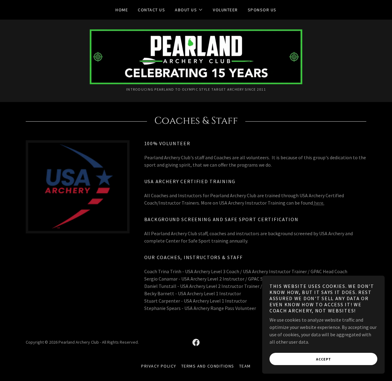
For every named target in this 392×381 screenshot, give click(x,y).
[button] (189, 9)
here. (318, 203)
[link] (196, 56)
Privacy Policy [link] (158, 366)
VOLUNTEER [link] (225, 10)
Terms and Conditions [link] (207, 366)
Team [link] (245, 366)
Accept (323, 359)
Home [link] (121, 10)
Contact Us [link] (151, 10)
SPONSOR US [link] (262, 10)
